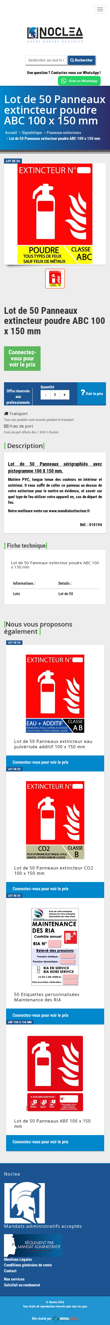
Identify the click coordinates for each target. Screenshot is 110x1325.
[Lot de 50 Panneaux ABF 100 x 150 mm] (55, 1088)
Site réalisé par (42, 1318)
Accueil (11, 132)
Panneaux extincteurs (64, 132)
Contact (10, 1271)
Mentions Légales (18, 1259)
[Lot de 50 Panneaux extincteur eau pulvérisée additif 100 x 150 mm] (55, 708)
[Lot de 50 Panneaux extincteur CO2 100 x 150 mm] (55, 834)
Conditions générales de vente (28, 1265)
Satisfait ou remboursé (22, 1285)
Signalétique (32, 132)
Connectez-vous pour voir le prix (22, 358)
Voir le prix (94, 393)
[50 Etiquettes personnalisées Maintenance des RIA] (55, 961)
